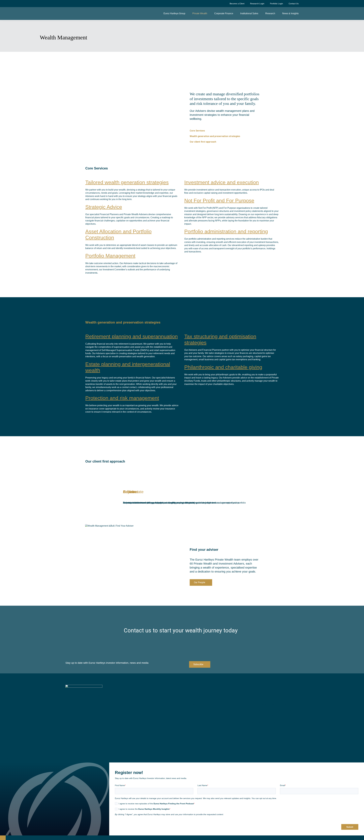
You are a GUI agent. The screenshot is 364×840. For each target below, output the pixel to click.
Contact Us (294, 3)
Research (270, 13)
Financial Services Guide (263, 686)
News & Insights (290, 13)
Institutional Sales (249, 13)
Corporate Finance (223, 13)
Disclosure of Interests (262, 691)
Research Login (257, 3)
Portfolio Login (276, 3)
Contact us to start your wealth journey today (181, 630)
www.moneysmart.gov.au (260, 741)
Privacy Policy (258, 695)
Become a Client (237, 3)
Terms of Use (257, 700)
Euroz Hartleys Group (174, 13)
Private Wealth (199, 13)
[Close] (3, 837)
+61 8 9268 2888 (197, 701)
